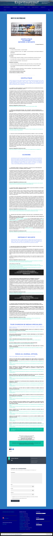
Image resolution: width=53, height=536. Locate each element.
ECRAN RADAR (22, 517)
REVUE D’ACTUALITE (23, 527)
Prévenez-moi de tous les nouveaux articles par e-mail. (19, 498)
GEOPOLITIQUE (22, 519)
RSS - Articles (6, 518)
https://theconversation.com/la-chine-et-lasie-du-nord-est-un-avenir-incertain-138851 (23, 106)
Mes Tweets (4, 524)
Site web (12, 492)
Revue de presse (35, 458)
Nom (12, 484)
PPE (41, 222)
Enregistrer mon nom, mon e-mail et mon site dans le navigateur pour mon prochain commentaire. (25, 496)
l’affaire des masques (19, 219)
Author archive (12, 460)
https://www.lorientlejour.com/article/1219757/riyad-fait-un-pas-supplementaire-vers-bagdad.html (25, 149)
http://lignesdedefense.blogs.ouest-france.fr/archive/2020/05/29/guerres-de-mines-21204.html (24, 264)
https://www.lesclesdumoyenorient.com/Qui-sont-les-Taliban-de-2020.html (21, 343)
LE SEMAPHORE (22, 520)
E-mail (12, 488)
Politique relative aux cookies (18, 534)
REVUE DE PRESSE (18, 18)
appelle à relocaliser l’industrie (22, 218)
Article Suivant (35, 462)
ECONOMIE (22, 526)
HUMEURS (21, 516)
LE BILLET (21, 513)
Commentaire (13, 472)
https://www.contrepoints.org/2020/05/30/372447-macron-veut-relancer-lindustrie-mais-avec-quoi (25, 231)
